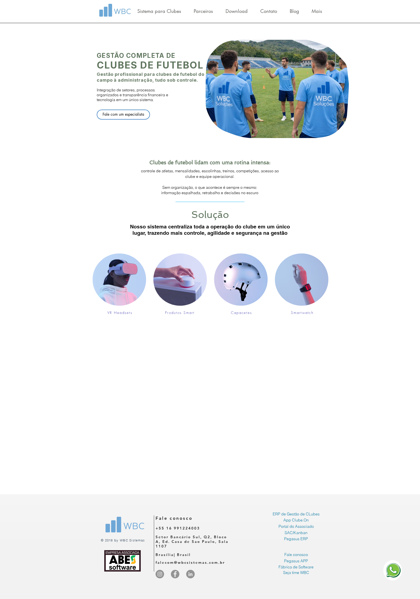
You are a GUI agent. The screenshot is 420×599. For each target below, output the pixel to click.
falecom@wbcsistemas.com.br (190, 562)
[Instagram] (160, 574)
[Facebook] (175, 574)
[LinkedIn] (190, 574)
